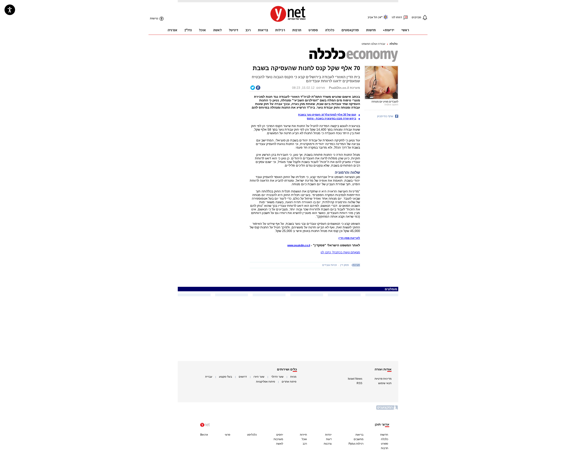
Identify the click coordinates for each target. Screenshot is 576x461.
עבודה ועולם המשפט (373, 43)
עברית (208, 376)
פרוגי (227, 434)
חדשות (384, 434)
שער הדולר (277, 376)
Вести (204, 434)
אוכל (304, 439)
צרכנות (328, 443)
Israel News (355, 378)
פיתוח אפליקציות (265, 381)
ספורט (384, 443)
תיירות (303, 434)
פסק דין (344, 265)
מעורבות (278, 439)
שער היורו (259, 376)
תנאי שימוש (385, 383)
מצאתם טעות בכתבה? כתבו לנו (340, 252)
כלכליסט (252, 434)
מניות (293, 376)
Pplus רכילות (356, 443)
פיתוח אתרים (289, 381)
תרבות (384, 448)
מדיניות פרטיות (383, 378)
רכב (305, 443)
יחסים (279, 434)
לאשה (279, 443)
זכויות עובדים (329, 265)
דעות (329, 439)
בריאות (359, 434)
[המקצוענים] (387, 409)
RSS (359, 383)
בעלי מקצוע (225, 376)
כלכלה (393, 43)
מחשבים (358, 439)
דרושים (243, 376)
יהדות (328, 434)
